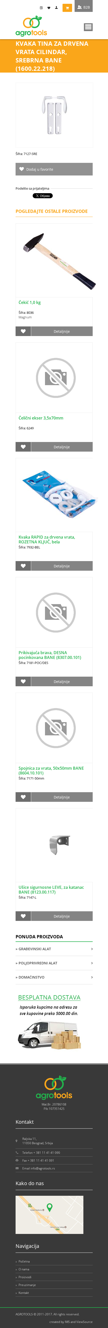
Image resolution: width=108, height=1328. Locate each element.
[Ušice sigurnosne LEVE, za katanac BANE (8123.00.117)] (60, 845)
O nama (22, 1269)
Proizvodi (23, 1277)
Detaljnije (62, 331)
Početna (23, 1261)
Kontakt (22, 1293)
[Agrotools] (31, 35)
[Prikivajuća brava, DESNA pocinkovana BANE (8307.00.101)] (54, 612)
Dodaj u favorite (39, 169)
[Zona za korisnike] (57, 8)
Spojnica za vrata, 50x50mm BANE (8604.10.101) (51, 770)
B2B (86, 7)
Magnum (25, 317)
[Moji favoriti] (49, 8)
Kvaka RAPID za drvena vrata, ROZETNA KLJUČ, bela (47, 539)
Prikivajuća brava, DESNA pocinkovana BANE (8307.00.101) (50, 655)
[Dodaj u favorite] (23, 331)
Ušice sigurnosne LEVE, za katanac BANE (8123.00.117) (51, 889)
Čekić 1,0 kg (30, 302)
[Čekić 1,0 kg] (60, 260)
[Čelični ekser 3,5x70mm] (54, 378)
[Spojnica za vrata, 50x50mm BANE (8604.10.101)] (54, 728)
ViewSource (84, 1322)
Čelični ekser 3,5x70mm (41, 418)
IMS (67, 1322)
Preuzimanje (26, 1285)
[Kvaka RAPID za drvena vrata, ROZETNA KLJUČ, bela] (60, 495)
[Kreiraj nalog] (42, 8)
